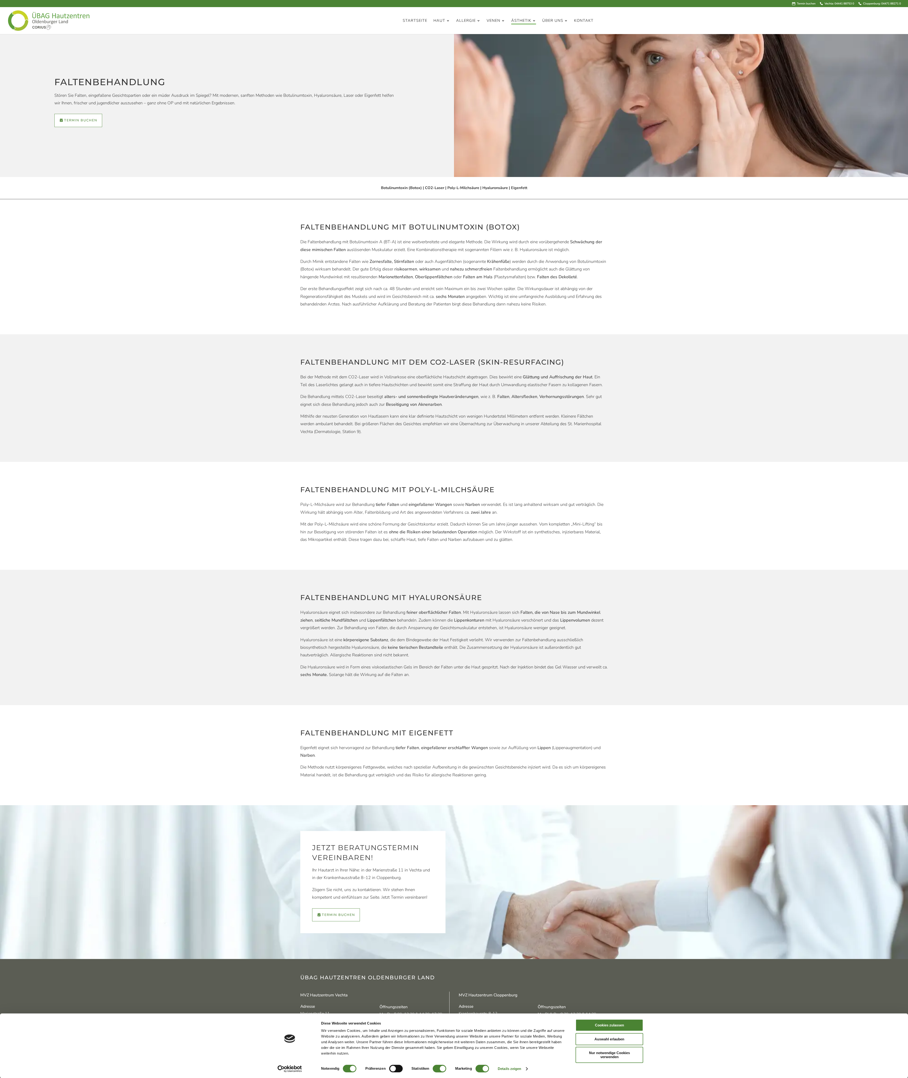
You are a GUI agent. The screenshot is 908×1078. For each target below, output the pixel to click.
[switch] (396, 1068)
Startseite (415, 21)
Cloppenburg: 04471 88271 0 (882, 3)
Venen (493, 21)
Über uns (552, 21)
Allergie (466, 21)
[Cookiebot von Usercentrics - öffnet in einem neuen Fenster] (289, 1068)
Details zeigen (509, 1069)
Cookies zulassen (609, 1025)
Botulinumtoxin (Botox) (401, 187)
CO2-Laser (434, 187)
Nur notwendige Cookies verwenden (609, 1055)
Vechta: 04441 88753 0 (839, 3)
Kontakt (584, 21)
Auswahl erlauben (609, 1039)
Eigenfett (519, 187)
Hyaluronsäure (495, 187)
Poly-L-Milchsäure (463, 187)
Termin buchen (806, 3)
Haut (439, 21)
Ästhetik (521, 21)
